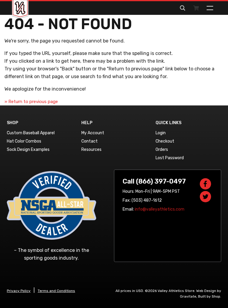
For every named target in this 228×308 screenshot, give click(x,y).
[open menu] (210, 8)
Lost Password (170, 157)
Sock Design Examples (28, 149)
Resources (91, 149)
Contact (89, 141)
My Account (92, 132)
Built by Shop (209, 296)
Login (161, 132)
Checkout (165, 141)
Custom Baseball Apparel (31, 132)
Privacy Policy (19, 291)
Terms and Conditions (56, 291)
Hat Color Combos (24, 141)
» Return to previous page (31, 101)
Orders (162, 149)
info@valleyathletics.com (159, 209)
